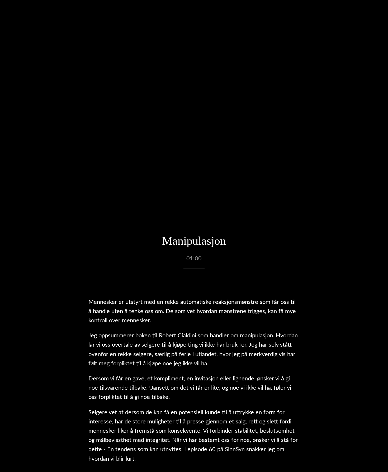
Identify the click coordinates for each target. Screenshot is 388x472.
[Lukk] (10, 8)
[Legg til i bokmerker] (194, 284)
